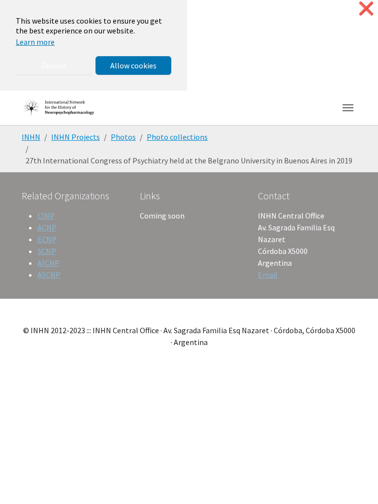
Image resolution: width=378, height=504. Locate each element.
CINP (46, 215)
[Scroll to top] (356, 482)
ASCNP (49, 275)
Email (268, 275)
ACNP (47, 227)
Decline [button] (53, 65)
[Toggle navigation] (348, 107)
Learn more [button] (35, 42)
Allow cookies (133, 65)
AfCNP (48, 263)
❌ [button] (366, 8)
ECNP (47, 239)
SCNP (46, 251)
